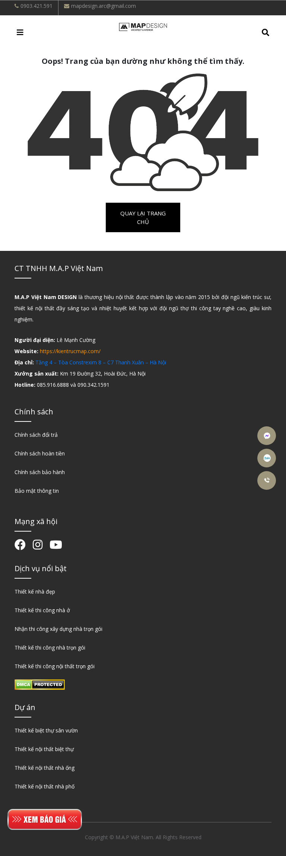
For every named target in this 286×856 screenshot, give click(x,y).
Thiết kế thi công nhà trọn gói (50, 647)
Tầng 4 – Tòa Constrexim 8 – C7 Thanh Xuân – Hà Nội (100, 362)
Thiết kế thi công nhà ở (42, 610)
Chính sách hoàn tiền (40, 453)
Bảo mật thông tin (37, 490)
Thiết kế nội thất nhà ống (44, 767)
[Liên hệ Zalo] (267, 458)
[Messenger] (267, 435)
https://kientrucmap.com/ (70, 351)
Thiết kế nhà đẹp (35, 591)
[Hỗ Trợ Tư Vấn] (267, 480)
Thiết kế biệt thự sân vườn (46, 730)
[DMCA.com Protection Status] (40, 684)
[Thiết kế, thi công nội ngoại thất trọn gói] (143, 26)
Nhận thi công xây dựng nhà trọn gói (58, 628)
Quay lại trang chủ (143, 217)
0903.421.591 (36, 5)
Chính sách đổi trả (36, 434)
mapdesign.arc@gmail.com (103, 5)
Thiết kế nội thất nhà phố (44, 786)
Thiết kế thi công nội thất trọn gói (55, 666)
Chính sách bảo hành (40, 472)
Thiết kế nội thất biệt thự (44, 749)
